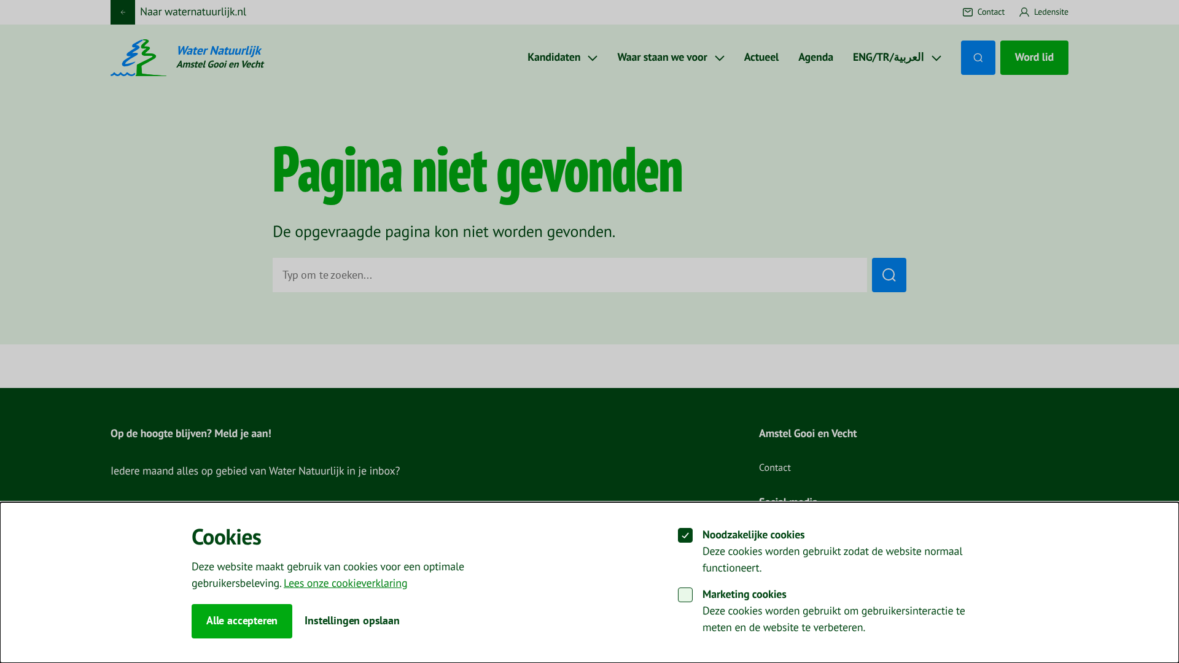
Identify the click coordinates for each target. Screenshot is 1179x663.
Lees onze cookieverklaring (345, 583)
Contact (775, 468)
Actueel (761, 57)
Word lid (1034, 57)
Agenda (815, 57)
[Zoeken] (978, 58)
